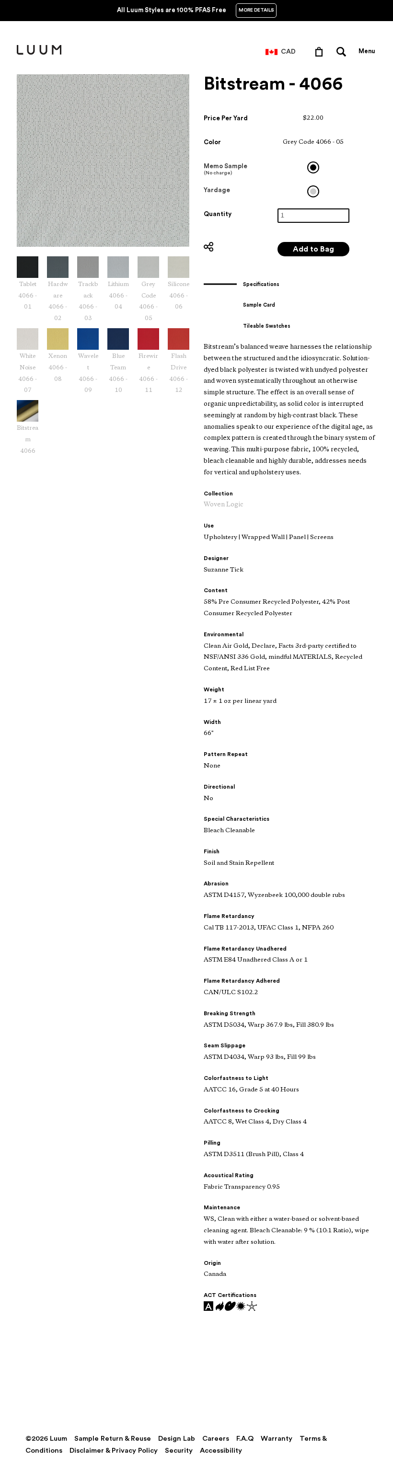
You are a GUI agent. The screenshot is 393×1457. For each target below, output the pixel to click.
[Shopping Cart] (321, 51)
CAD (288, 51)
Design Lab (176, 1438)
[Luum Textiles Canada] (39, 53)
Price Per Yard (226, 118)
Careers (215, 1438)
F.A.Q (245, 1438)
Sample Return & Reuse (112, 1438)
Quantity (217, 214)
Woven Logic (223, 505)
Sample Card (259, 305)
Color (212, 142)
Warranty (276, 1438)
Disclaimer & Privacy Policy (113, 1450)
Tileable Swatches (266, 326)
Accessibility (221, 1450)
